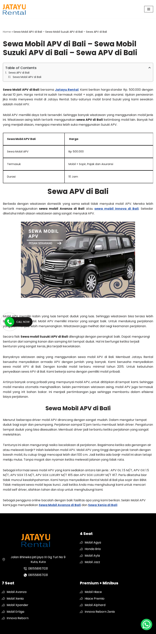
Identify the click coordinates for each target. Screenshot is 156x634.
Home (7, 32)
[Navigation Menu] (148, 9)
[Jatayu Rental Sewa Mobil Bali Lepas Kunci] (14, 9)
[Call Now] (9, 322)
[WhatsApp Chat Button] (146, 624)
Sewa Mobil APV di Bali (27, 77)
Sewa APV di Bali (19, 73)
